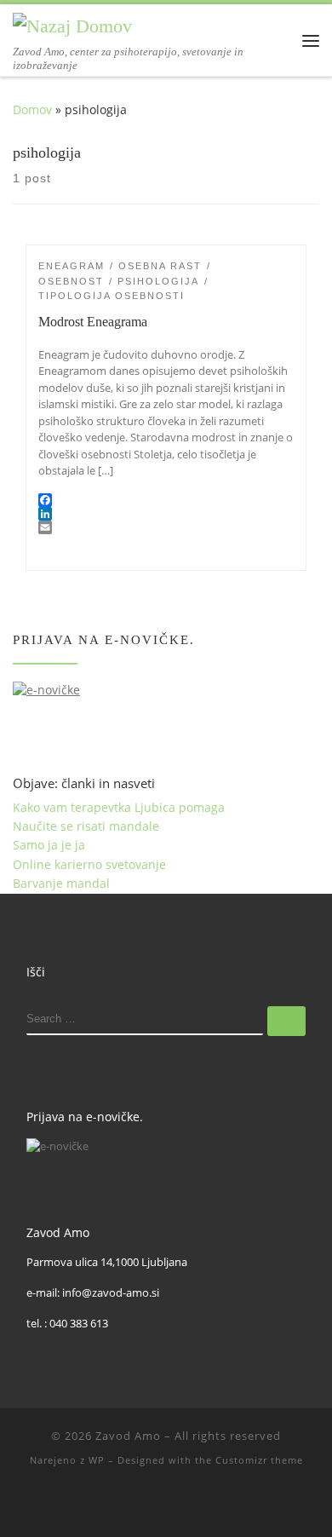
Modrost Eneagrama (92, 322)
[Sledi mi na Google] (191, 1504)
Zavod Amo (128, 1435)
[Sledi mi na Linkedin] (166, 1504)
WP (97, 1460)
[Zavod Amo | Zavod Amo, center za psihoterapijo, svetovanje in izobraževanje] (72, 24)
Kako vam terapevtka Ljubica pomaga (119, 807)
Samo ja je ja (49, 845)
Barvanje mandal (61, 883)
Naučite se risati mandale (86, 826)
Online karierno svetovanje (89, 864)
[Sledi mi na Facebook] (141, 1504)
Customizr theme (259, 1460)
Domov (32, 109)
